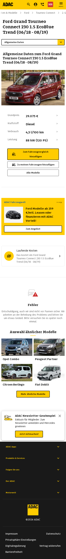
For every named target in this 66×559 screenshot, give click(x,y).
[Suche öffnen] (28, 4)
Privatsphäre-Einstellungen (20, 539)
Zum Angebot (33, 228)
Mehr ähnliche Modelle (33, 394)
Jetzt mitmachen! (29, 434)
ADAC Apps (11, 447)
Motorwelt (11, 492)
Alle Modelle (33, 172)
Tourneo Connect (45, 12)
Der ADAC (10, 481)
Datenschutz (53, 533)
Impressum (11, 533)
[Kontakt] (42, 4)
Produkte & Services (15, 458)
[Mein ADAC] (36, 4)
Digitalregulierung (15, 545)
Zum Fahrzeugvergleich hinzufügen (35, 154)
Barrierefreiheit (14, 551)
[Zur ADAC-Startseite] (8, 4)
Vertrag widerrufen (50, 545)
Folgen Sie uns (12, 469)
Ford (26, 12)
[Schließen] (60, 416)
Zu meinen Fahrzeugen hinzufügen (35, 164)
